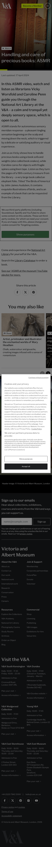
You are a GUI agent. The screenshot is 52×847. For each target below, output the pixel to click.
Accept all (26, 466)
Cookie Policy (36, 429)
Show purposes (25, 459)
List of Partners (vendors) (14, 450)
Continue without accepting (38, 377)
